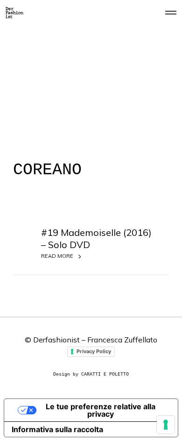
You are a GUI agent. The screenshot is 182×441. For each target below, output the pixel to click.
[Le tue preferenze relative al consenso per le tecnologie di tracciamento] (166, 425)
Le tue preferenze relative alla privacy (100, 410)
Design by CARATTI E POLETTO (91, 374)
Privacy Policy (94, 351)
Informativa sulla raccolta (57, 429)
